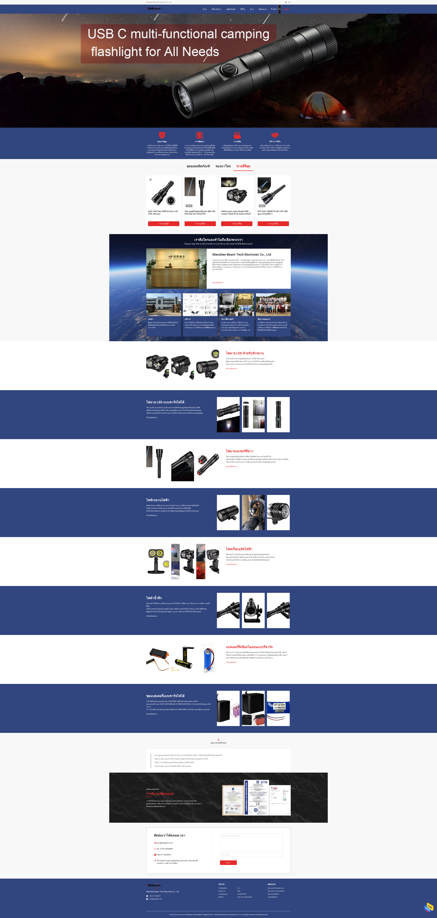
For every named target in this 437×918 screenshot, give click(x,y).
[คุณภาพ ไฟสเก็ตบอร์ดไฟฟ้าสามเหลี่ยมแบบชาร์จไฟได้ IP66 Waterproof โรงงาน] (207, 561)
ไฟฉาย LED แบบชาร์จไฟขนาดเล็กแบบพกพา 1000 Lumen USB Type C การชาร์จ (186, 766)
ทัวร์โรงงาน (221, 891)
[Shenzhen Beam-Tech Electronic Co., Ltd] (153, 9)
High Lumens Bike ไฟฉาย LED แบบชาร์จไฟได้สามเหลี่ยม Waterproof (250, 361)
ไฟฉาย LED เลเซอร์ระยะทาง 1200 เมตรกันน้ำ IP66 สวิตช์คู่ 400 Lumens (251, 462)
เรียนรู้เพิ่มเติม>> (218, 282)
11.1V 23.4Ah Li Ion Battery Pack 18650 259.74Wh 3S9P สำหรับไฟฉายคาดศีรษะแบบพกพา (178, 709)
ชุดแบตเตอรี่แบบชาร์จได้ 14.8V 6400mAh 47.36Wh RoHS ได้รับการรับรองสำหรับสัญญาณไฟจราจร (178, 705)
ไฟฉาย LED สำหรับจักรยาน (245, 353)
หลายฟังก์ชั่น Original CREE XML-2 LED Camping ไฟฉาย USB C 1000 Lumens (272, 213)
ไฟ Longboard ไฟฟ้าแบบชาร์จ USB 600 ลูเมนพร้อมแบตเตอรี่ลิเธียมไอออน (200, 212)
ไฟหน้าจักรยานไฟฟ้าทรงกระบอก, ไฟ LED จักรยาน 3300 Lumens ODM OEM (172, 505)
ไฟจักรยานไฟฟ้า (157, 500)
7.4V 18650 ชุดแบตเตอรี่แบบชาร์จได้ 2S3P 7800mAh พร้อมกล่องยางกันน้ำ (172, 701)
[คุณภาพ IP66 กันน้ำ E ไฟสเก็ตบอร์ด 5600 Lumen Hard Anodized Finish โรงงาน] (157, 561)
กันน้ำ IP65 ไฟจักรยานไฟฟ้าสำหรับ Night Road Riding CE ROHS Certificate (172, 511)
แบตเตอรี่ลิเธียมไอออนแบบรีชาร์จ (249, 647)
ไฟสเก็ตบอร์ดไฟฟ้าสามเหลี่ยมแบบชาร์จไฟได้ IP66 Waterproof (248, 560)
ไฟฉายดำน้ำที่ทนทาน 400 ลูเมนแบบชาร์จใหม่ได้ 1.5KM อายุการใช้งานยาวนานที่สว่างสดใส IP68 (178, 605)
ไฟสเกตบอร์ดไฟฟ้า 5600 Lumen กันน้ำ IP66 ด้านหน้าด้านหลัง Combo (250, 557)
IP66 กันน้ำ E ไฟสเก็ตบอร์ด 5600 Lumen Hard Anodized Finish (247, 554)
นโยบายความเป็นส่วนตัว (244, 897)
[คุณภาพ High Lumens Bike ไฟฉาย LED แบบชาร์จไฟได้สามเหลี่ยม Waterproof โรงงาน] (182, 365)
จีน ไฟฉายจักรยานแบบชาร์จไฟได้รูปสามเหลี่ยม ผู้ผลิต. (185, 914)
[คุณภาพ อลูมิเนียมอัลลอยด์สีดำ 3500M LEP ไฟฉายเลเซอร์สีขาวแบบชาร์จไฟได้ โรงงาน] (163, 193)
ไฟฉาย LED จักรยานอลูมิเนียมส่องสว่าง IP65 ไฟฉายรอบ (245, 359)
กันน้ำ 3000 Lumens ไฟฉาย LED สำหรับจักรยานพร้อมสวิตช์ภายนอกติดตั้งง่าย (236, 213)
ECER (266, 914)
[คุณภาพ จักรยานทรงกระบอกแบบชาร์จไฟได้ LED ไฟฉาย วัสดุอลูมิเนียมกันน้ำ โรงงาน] (207, 365)
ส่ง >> (228, 863)
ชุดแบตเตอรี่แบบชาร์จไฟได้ (165, 696)
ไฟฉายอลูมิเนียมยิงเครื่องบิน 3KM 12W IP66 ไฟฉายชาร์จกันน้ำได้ (248, 456)
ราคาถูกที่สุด (164, 224)
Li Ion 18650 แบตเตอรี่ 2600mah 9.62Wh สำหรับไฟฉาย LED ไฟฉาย (249, 658)
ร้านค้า (274, 9)
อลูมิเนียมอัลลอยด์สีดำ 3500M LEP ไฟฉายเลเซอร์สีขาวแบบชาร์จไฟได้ (162, 212)
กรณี (238, 891)
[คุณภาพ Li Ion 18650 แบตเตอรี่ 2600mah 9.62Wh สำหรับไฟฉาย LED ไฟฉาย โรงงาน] (207, 659)
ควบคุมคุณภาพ (223, 894)
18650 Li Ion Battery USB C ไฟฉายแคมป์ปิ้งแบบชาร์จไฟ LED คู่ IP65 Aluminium (174, 410)
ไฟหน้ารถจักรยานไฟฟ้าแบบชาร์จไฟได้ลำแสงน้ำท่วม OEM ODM (168, 508)
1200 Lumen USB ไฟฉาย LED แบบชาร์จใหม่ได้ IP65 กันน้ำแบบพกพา (182, 762)
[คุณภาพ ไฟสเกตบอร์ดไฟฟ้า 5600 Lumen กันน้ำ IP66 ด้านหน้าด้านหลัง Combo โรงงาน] (182, 561)
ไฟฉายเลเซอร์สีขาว (239, 451)
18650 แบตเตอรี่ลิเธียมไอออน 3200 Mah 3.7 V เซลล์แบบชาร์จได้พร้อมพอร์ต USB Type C (256, 655)
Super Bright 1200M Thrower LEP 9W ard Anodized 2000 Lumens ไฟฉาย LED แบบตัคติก (257, 459)
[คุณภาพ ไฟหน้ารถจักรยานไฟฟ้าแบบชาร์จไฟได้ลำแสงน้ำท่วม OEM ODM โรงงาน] (253, 512)
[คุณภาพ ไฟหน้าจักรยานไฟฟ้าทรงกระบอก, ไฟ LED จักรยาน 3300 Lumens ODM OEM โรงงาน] (228, 512)
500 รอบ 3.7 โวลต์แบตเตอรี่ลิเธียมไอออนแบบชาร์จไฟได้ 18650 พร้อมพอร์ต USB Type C (256, 652)
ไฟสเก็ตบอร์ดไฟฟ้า (239, 549)
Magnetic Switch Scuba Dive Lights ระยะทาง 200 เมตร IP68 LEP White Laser (173, 612)
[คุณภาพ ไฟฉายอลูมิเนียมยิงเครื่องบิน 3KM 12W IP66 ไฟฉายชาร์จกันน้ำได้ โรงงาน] (157, 463)
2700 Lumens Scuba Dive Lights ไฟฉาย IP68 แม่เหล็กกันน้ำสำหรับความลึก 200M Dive (176, 609)
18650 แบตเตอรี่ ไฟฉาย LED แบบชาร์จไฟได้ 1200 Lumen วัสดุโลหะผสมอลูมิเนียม (174, 413)
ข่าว (238, 888)
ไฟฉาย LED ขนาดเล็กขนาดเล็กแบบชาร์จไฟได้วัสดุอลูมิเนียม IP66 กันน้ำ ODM (173, 408)
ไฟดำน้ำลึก (154, 598)
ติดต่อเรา (221, 897)
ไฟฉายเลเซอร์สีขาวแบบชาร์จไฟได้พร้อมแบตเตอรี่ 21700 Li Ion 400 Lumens (184, 755)
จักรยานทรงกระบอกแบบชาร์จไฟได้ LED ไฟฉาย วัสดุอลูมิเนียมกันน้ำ (249, 364)
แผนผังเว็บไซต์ (241, 894)
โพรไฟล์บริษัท (222, 888)
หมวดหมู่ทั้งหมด (272, 897)
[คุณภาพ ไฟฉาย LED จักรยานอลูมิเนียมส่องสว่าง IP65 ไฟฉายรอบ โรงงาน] (157, 365)
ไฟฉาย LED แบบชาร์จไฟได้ (165, 402)
